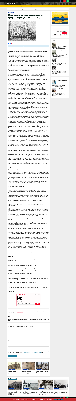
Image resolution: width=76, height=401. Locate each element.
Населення (19, 397)
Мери (8, 397)
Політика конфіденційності (27, 352)
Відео (22, 6)
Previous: (17, 319)
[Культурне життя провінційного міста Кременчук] (14, 366)
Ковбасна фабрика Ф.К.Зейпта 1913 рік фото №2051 (61, 68)
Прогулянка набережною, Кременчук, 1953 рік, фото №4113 (30, 392)
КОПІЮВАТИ (37, 303)
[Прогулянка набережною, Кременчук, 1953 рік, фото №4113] (30, 385)
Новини (26, 6)
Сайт (9, 347)
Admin (9, 19)
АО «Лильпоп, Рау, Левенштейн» (14, 87)
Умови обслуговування (37, 352)
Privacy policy (59, 399)
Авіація (30, 6)
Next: (39, 318)
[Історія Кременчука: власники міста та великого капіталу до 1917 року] (28, 366)
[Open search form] (68, 6)
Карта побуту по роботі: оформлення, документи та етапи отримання (61, 90)
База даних (27, 397)
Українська (40, 6)
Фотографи (23, 397)
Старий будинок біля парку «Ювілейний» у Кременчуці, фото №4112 (45, 392)
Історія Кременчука (11, 369)
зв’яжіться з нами (20, 312)
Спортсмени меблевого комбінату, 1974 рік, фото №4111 (60, 392)
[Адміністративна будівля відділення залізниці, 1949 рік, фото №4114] (15, 385)
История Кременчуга (11, 12)
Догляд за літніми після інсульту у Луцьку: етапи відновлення (61, 82)
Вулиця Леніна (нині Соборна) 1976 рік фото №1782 (61, 60)
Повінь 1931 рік (32, 397)
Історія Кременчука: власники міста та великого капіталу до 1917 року (28, 372)
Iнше (35, 6)
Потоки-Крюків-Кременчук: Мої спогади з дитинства (42, 372)
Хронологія (14, 397)
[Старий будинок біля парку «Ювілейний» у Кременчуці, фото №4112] (45, 385)
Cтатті (10, 6)
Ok (54, 399)
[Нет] (74, 399)
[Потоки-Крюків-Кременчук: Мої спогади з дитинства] (42, 366)
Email (9, 344)
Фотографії (16, 6)
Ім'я (8, 340)
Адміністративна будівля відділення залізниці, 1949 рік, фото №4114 (14, 392)
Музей (11, 397)
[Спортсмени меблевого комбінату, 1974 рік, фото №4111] (61, 385)
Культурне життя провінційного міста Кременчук (12, 372)
